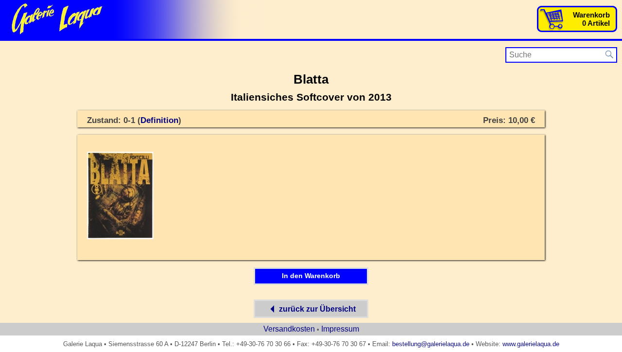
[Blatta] (120, 237)
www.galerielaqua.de (530, 344)
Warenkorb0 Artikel (591, 19)
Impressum (340, 329)
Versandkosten (289, 329)
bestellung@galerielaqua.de (430, 344)
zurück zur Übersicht (317, 309)
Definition (159, 120)
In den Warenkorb (311, 276)
